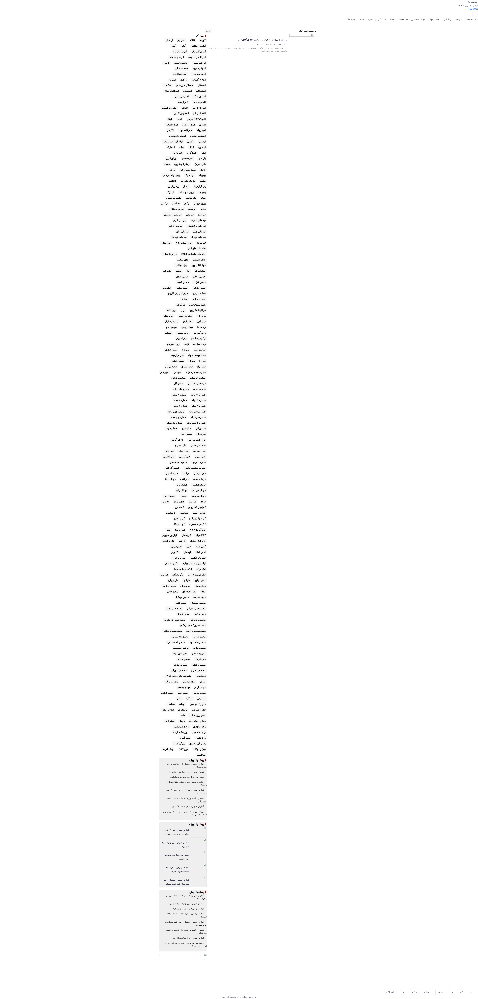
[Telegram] (475, 14)
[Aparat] (468, 14)
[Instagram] (461, 14)
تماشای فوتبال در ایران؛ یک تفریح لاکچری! (186, 772)
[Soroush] (442, 992)
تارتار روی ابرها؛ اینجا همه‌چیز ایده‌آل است (187, 777)
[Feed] (404, 992)
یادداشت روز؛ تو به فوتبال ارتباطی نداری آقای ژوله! (262, 39)
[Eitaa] (474, 992)
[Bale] (453, 992)
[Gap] (463, 992)
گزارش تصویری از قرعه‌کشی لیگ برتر (188, 806)
